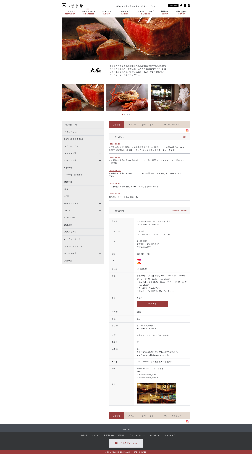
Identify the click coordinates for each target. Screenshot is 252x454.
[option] (83, 97)
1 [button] (122, 114)
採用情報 (121, 435)
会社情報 (84, 435)
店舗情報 (116, 125)
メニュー (132, 125)
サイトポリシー (155, 435)
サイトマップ (170, 435)
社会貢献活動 (109, 435)
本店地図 (173, 5)
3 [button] (127, 114)
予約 (144, 125)
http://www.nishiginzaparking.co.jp (153, 355)
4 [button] (129, 114)
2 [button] (124, 114)
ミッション (96, 435)
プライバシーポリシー (137, 435)
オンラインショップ (172, 125)
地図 (151, 125)
